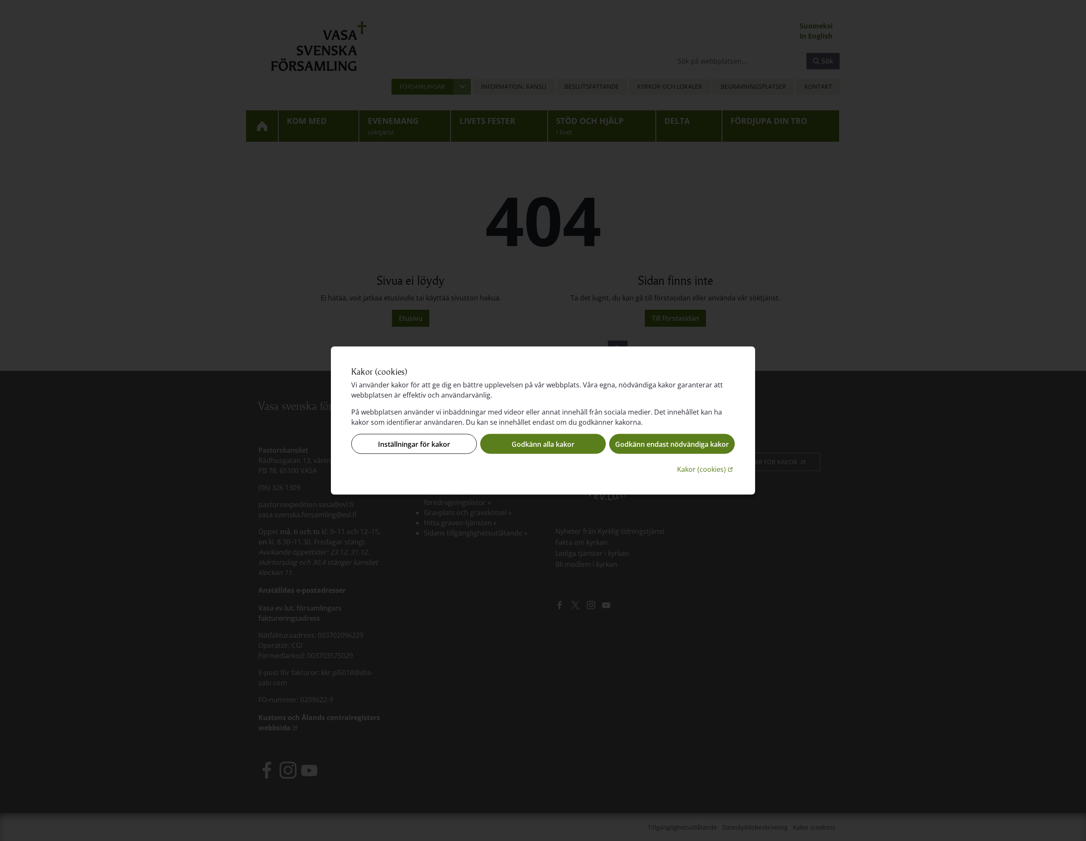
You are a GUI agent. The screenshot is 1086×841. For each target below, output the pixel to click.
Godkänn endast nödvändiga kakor (672, 444)
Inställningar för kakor (414, 444)
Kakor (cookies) (706, 469)
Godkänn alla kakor (543, 444)
